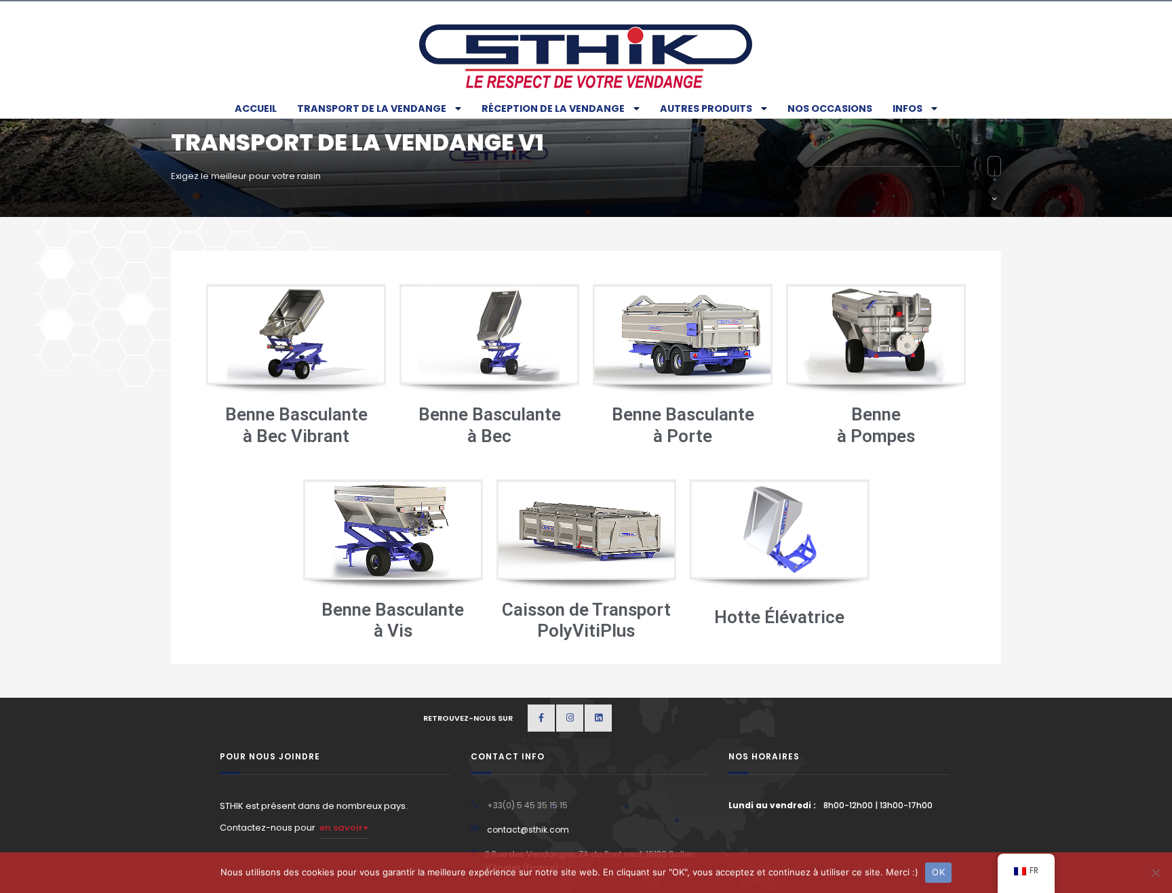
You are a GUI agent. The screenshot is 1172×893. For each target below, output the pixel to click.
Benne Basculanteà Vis (392, 620)
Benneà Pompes (876, 424)
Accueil (256, 108)
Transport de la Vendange (371, 108)
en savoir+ (344, 827)
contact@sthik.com (528, 829)
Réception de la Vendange (553, 108)
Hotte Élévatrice (779, 617)
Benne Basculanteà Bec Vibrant (296, 424)
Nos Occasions (829, 108)
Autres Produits (706, 108)
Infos (907, 108)
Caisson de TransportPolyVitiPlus (586, 620)
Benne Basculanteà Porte (683, 424)
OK (938, 872)
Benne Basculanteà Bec (489, 424)
